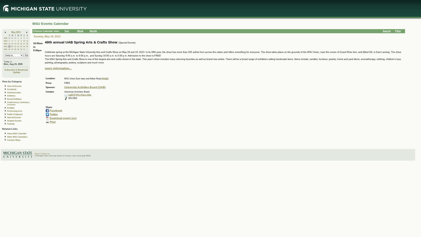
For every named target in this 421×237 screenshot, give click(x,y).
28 (9, 38)
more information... (58, 68)
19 (9, 46)
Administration (14, 93)
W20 (5, 44)
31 (24, 49)
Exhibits (11, 108)
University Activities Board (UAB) (85, 87)
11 (27, 41)
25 (27, 46)
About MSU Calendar (17, 133)
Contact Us (45, 154)
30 (15, 38)
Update (16, 72)
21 (15, 46)
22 (18, 46)
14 (15, 44)
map (105, 78)
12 (9, 44)
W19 (5, 41)
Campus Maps (14, 140)
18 (27, 44)
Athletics (11, 96)
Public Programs (15, 114)
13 (12, 44)
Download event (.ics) (63, 118)
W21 (5, 46)
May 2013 (16, 32)
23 (21, 46)
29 (12, 38)
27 (12, 49)
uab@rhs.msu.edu (79, 94)
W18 (5, 38)
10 (24, 41)
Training (10, 124)
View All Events (14, 86)
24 (24, 46)
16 (21, 44)
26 (9, 49)
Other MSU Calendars (17, 137)
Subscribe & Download (16, 70)
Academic (12, 89)
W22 (5, 49)
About (37, 154)
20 (12, 46)
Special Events (14, 117)
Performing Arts (14, 111)
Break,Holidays (14, 99)
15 (18, 44)
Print (53, 122)
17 (24, 44)
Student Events (14, 121)
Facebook (56, 110)
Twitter (54, 114)
